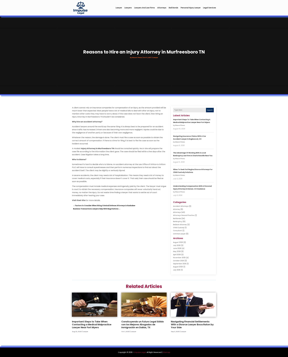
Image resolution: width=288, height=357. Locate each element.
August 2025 (178, 267)
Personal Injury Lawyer (191, 7)
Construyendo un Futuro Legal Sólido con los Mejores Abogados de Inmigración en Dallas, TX (142, 324)
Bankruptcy (177, 221)
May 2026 (177, 251)
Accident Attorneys (180, 206)
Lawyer (119, 7)
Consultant (177, 230)
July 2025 (176, 270)
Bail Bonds (173, 7)
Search (210, 110)
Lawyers (128, 7)
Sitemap (166, 352)
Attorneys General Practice (183, 215)
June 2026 (177, 248)
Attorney (176, 209)
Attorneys (161, 7)
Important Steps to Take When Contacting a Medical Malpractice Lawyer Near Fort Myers (91, 324)
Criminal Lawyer (179, 234)
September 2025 (179, 264)
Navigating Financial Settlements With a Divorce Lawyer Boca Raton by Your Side (192, 324)
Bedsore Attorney (180, 224)
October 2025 (178, 261)
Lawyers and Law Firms (144, 7)
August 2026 (178, 242)
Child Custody (178, 227)
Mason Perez (137, 57)
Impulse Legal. (140, 352)
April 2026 (177, 254)
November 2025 (179, 257)
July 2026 (176, 245)
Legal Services (209, 7)
